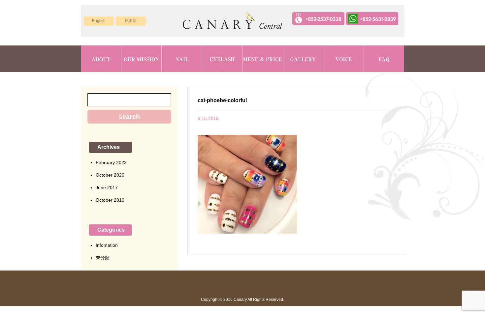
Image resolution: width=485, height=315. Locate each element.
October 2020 (110, 175)
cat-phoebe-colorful (222, 100)
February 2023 (111, 162)
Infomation (107, 245)
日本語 (131, 20)
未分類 (103, 257)
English (99, 20)
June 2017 (107, 187)
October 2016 (110, 200)
